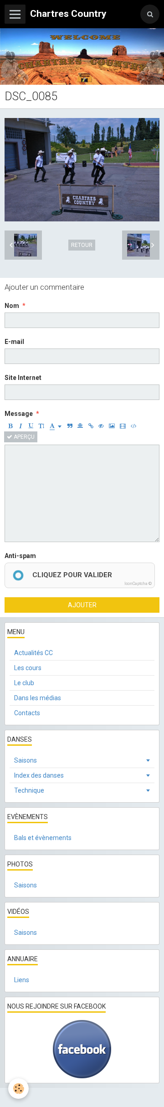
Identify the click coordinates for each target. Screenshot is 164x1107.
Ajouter (82, 605)
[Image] (112, 425)
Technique (29, 790)
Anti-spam (20, 555)
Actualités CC (33, 652)
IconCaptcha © (138, 583)
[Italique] (20, 425)
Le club (24, 683)
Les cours (27, 667)
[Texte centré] (80, 425)
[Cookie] (18, 1088)
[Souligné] (31, 425)
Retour (81, 245)
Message (19, 413)
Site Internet (23, 377)
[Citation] (69, 425)
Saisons (25, 760)
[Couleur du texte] (55, 425)
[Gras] (10, 425)
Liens (21, 980)
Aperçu (23, 437)
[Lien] (90, 425)
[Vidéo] (122, 425)
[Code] (133, 425)
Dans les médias (37, 698)
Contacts (27, 713)
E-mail (14, 341)
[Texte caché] (101, 425)
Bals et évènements (43, 837)
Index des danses (39, 775)
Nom (12, 305)
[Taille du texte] (41, 425)
